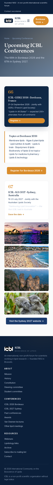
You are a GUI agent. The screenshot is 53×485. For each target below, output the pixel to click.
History (7, 378)
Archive (7, 447)
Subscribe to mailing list (15, 452)
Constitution (9, 382)
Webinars (8, 439)
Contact (8, 456)
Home (6, 38)
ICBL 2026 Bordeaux (14, 404)
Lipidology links (11, 443)
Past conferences (12, 413)
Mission (8, 374)
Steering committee (13, 387)
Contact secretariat (12, 11)
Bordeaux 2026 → (40, 20)
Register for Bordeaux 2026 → (26, 170)
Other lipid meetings (13, 426)
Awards (7, 417)
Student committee (13, 391)
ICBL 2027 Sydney (13, 408)
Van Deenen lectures (14, 421)
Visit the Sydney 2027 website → (26, 321)
